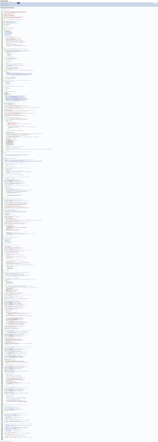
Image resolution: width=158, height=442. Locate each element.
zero (9, 255)
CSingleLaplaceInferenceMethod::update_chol (12, 209)
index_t (5, 116)
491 (2, 272)
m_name (13, 331)
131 (2, 80)
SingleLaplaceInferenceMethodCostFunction (12, 287)
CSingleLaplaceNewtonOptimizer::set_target (11, 80)
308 (2, 174)
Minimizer (22, 272)
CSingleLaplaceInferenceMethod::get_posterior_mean (18, 404)
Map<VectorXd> (6, 32)
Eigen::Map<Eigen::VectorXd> (8, 414)
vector (15, 37)
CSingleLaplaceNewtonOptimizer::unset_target (12, 86)
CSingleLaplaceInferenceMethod (14, 51)
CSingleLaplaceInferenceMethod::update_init (12, 245)
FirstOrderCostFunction (22, 50)
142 (2, 86)
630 (2, 346)
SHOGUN (1, 441)
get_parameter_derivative (15, 397)
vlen (18, 37)
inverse (11, 229)
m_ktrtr (15, 189)
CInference (7, 168)
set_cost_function (12, 289)
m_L (12, 181)
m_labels (28, 185)
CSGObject (9, 74)
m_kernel (9, 375)
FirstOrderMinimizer (9, 285)
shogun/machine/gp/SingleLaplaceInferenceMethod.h (14, 19)
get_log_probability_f (20, 45)
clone (9, 213)
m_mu (12, 180)
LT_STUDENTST (21, 125)
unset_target (9, 283)
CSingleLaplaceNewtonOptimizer (9, 279)
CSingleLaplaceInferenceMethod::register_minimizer (13, 272)
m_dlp (13, 368)
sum (30, 315)
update (7, 165)
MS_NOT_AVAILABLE (21, 96)
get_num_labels (16, 253)
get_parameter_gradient (15, 375)
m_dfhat (5, 326)
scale (7, 43)
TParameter (9, 330)
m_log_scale (16, 191)
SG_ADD (7, 73)
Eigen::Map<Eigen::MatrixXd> (8, 429)
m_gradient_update (7, 241)
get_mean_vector (17, 183)
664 (2, 364)
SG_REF (8, 54)
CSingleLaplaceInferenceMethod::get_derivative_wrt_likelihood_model (20, 346)
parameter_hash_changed (9, 164)
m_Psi (5, 159)
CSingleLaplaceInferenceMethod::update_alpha (12, 278)
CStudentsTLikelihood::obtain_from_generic (23, 126)
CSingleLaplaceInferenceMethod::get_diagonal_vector (18, 163)
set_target (9, 281)
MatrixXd (5, 30)
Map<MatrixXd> (6, 107)
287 (2, 163)
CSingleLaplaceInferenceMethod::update (11, 237)
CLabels (5, 35)
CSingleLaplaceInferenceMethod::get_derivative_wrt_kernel (19, 364)
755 (2, 413)
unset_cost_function (12, 290)
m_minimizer (32, 279)
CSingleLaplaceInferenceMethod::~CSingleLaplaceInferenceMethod (13, 174)
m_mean (14, 183)
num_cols (23, 181)
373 (2, 209)
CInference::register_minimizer (9, 276)
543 (2, 300)
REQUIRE (7, 52)
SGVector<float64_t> (7, 33)
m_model (18, 185)
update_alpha (6, 240)
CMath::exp (13, 40)
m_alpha (7, 253)
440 (2, 245)
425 (2, 237)
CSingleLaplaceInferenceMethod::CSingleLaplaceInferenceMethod (13, 154)
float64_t (4, 102)
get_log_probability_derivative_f (15, 211)
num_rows (18, 181)
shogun (9, 24)
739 (2, 404)
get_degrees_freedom (14, 127)
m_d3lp (8, 161)
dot (16, 340)
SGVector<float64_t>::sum (11, 45)
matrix (14, 181)
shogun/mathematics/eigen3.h (10, 22)
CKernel (24, 154)
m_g (4, 308)
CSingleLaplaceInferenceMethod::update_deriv (12, 300)
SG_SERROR (7, 171)
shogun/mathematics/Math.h (10, 21)
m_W (12, 181)
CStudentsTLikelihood (11, 126)
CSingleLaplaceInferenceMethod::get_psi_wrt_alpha (14, 413)
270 (2, 154)
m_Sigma (14, 202)
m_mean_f (14, 248)
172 (2, 102)
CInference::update (7, 239)
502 (2, 278)
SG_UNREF (8, 54)
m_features (22, 183)
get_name (8, 332)
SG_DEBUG (5, 238)
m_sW (7, 160)
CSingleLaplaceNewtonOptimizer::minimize (12, 102)
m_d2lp (5, 211)
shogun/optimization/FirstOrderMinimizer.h (13, 23)
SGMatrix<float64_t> (9, 223)
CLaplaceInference (9, 155)
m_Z (4, 306)
